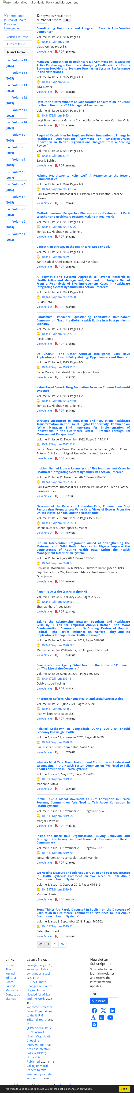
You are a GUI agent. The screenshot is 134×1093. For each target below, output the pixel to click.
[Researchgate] (101, 1018)
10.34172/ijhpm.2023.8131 (59, 367)
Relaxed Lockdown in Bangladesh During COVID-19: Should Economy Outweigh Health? (83, 730)
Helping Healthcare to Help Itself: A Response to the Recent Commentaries (83, 177)
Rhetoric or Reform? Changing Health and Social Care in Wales (80, 699)
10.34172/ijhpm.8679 (55, 257)
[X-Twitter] (103, 1012)
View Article (44, 51)
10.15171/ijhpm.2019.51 (57, 926)
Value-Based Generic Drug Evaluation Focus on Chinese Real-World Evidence (83, 389)
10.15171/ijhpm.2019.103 (58, 779)
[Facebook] (94, 1012)
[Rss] (94, 1025)
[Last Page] (62, 944)
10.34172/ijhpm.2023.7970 (59, 401)
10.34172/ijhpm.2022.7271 (59, 444)
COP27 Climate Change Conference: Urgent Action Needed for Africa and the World (40, 990)
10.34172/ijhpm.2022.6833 (59, 523)
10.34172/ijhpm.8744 (55, 156)
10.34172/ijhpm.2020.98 (57, 742)
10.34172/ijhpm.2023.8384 (59, 189)
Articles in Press (17, 37)
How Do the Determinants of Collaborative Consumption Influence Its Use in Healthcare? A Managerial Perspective (83, 103)
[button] (94, 1089)
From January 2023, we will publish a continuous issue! (39, 969)
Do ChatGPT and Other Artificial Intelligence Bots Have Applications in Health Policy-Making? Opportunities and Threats (83, 355)
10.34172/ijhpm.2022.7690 (59, 297)
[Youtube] (110, 1018)
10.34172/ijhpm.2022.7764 (59, 334)
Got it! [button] (124, 1089)
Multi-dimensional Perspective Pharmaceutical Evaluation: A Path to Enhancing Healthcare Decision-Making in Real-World (83, 214)
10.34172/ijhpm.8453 (55, 115)
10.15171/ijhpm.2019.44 (57, 889)
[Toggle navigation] (66, 7)
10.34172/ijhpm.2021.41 (57, 679)
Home (10, 965)
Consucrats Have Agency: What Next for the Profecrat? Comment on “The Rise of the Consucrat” (83, 666)
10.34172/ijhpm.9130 (55, 42)
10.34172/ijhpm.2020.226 (58, 563)
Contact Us (13, 994)
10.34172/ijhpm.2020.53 (57, 709)
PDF (66, 51)
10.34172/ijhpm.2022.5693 (59, 482)
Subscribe (98, 1001)
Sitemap (11, 999)
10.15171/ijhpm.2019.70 (57, 853)
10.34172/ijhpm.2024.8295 (59, 227)
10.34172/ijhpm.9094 (55, 82)
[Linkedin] (112, 1012)
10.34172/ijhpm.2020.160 (58, 602)
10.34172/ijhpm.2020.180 (58, 645)
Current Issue (16, 44)
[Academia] (93, 1018)
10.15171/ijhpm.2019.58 (57, 816)
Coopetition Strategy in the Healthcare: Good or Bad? (73, 247)
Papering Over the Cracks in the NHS (62, 591)
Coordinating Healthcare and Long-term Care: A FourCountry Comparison (83, 30)
